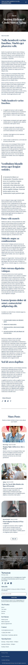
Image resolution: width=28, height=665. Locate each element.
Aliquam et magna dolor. (10, 324)
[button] (25, 1)
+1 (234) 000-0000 (5, 632)
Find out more (14, 563)
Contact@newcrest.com (7, 630)
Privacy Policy (19, 600)
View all (14, 539)
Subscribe (14, 597)
